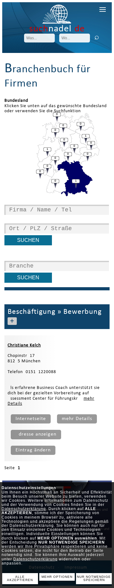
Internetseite (31, 418)
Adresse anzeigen (36, 434)
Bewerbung (82, 312)
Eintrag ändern (33, 450)
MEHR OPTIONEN (57, 576)
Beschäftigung (31, 312)
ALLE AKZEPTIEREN (20, 578)
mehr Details (77, 418)
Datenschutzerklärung (24, 509)
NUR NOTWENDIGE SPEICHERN (94, 578)
